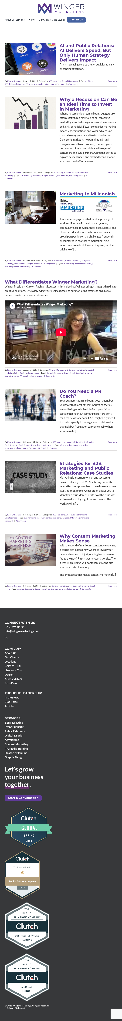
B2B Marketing (21, 68)
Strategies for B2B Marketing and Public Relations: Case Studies (25, 467)
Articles (9, 706)
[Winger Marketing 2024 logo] (61, 4)
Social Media (26, 214)
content (25, 589)
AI (86, 81)
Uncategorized (30, 217)
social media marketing (32, 376)
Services (12, 718)
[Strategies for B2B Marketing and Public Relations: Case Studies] (30, 477)
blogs (19, 589)
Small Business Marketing (37, 411)
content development (38, 589)
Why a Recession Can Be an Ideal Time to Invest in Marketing (88, 104)
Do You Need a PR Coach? (25, 397)
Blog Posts (11, 701)
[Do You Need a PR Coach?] (30, 405)
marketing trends (58, 84)
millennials (24, 266)
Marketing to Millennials (25, 199)
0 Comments (73, 84)
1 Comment (53, 448)
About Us (10, 653)
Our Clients (12, 657)
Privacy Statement (16, 1008)
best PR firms (27, 84)
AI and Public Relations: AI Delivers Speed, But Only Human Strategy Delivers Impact (87, 53)
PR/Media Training (16, 748)
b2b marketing (15, 84)
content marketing (66, 373)
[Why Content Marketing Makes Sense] (30, 550)
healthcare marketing (83, 263)
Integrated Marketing (83, 373)
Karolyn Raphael (14, 81)
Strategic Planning (16, 753)
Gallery (34, 199)
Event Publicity (14, 727)
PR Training (46, 408)
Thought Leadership (37, 68)
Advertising (17, 118)
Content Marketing (32, 211)
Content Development (58, 370)
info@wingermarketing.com (21, 631)
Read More (112, 81)
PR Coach (42, 448)
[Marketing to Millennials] (30, 207)
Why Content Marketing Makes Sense (25, 541)
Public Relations (20, 373)
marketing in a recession (58, 175)
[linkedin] (6, 637)
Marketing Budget (40, 175)
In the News (12, 697)
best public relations (42, 84)
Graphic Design (14, 757)
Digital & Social (14, 735)
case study (41, 518)
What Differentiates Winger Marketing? (51, 282)
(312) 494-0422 (14, 627)
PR (21, 376)
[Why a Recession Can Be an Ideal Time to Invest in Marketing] (30, 113)
